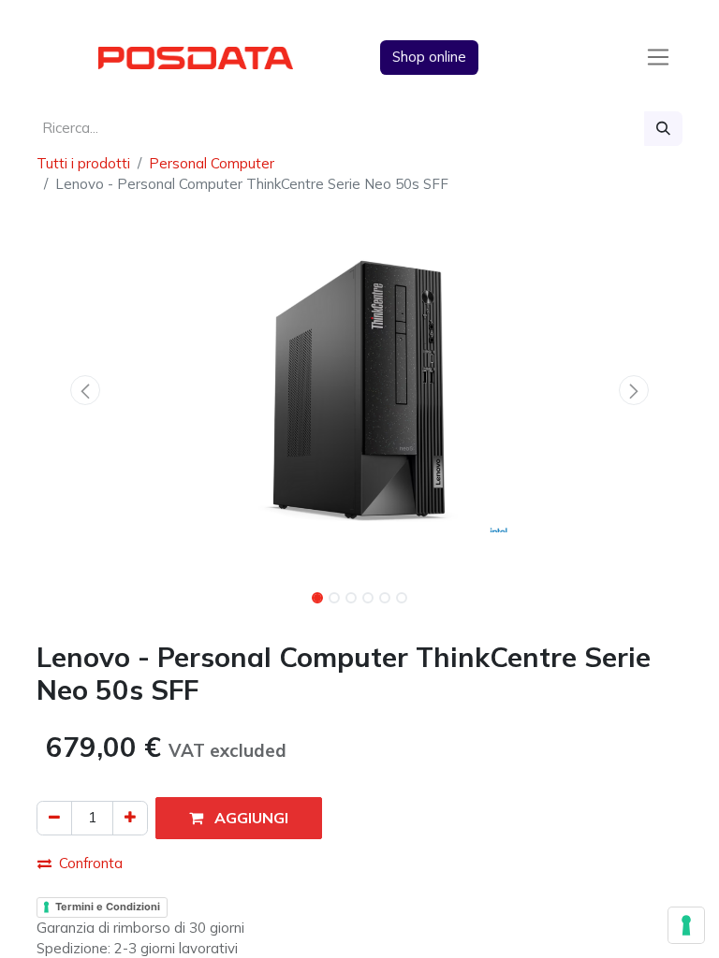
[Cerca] (663, 128)
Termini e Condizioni (107, 906)
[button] (85, 390)
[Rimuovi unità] (54, 818)
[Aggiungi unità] (130, 818)
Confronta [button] (91, 863)
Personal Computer (211, 163)
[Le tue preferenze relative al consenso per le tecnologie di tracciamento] (686, 925)
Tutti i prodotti (83, 163)
